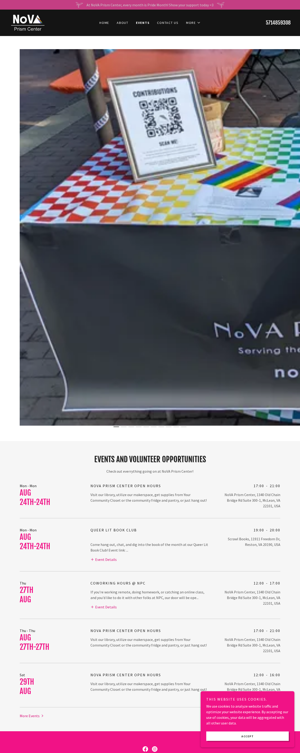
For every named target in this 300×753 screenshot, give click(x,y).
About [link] (122, 23)
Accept (247, 736)
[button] (193, 23)
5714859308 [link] (278, 22)
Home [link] (104, 23)
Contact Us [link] (168, 23)
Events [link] (143, 23)
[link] (27, 22)
